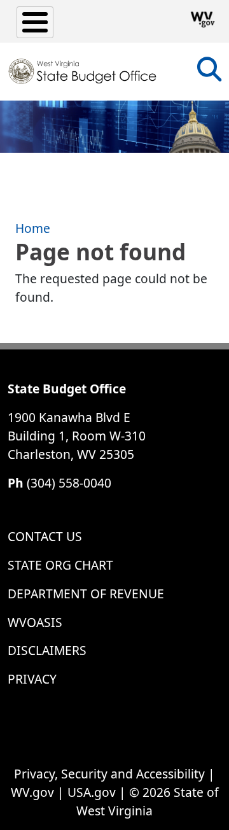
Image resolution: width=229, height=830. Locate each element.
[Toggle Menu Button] (35, 22)
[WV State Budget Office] (83, 71)
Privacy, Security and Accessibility (109, 773)
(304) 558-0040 (69, 482)
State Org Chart (60, 564)
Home (32, 228)
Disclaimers (47, 650)
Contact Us (45, 536)
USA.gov (91, 792)
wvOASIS (35, 622)
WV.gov (32, 792)
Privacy (32, 678)
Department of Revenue (86, 593)
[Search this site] (209, 73)
